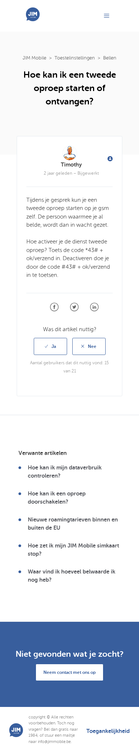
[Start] (33, 19)
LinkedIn (94, 307)
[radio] (50, 346)
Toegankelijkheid (108, 731)
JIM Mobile (34, 58)
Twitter (74, 307)
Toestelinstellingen (74, 58)
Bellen (109, 58)
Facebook (54, 307)
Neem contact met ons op (69, 672)
